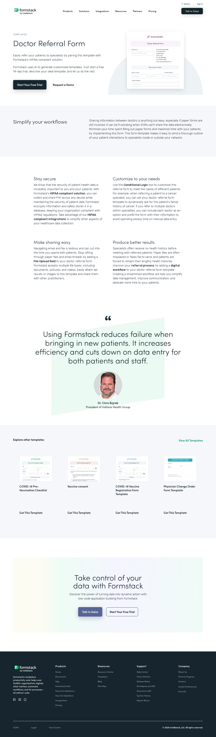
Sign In (200, 3)
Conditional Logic (136, 185)
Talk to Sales (192, 11)
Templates (20, 34)
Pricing (152, 11)
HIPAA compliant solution (67, 193)
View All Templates (191, 440)
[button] (67, 11)
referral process (142, 265)
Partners (137, 11)
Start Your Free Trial (29, 85)
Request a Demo (63, 85)
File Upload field (45, 261)
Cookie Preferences (187, 686)
